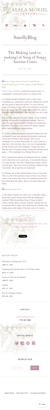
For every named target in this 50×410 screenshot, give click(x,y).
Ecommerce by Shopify (38, 393)
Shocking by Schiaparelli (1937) (14, 261)
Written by (26, 215)
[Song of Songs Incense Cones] (20, 81)
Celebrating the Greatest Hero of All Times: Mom (21, 269)
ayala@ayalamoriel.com (25, 316)
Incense (6, 224)
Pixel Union (20, 393)
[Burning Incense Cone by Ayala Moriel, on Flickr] (11, 189)
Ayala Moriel (37, 84)
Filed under (25, 221)
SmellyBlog (25, 37)
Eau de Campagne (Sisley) (12, 293)
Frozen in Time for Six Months (14, 277)
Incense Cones (15, 224)
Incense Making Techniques (32, 224)
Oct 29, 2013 (25, 68)
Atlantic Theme (9, 393)
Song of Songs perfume (11, 91)
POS (26, 393)
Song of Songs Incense (29, 227)
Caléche (5, 285)
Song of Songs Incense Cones (13, 84)
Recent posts (10, 255)
